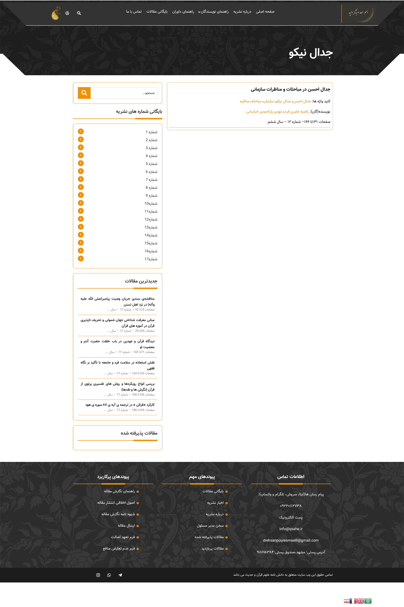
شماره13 (150, 228)
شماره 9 (151, 196)
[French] (353, 601)
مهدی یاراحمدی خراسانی (264, 112)
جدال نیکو (283, 101)
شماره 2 (151, 140)
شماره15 (150, 243)
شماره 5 (151, 164)
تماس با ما (134, 12)
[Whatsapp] (109, 575)
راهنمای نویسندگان (215, 12)
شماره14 (150, 236)
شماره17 (150, 259)
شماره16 (150, 251)
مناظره (244, 101)
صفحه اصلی (265, 12)
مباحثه (256, 101)
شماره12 (150, 220)
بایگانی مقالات (157, 12)
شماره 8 (151, 188)
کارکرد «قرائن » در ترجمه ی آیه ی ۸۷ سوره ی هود (120, 405)
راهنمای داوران (183, 12)
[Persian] (346, 601)
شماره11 (150, 212)
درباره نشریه (242, 12)
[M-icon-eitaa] (76, 575)
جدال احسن (302, 101)
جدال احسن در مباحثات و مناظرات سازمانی (290, 89)
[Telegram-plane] (120, 575)
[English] (360, 601)
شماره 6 (151, 172)
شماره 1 (151, 132)
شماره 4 (151, 156)
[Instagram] (98, 575)
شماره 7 (151, 180)
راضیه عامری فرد (297, 112)
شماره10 (150, 204)
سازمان (268, 101)
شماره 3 (151, 148)
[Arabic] (368, 601)
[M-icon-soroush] (87, 575)
